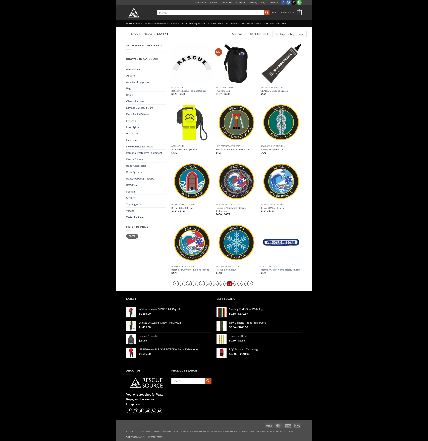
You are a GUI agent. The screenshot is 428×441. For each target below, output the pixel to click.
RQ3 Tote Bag (223, 90)
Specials (216, 23)
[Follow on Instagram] (288, 2)
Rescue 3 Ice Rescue (226, 269)
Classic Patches (135, 101)
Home (135, 34)
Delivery (253, 2)
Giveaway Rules (265, 431)
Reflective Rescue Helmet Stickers (188, 90)
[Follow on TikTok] (141, 410)
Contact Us (226, 2)
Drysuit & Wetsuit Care (139, 107)
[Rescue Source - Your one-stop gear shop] (139, 12)
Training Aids (133, 204)
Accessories (133, 68)
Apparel (130, 75)
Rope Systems (134, 172)
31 (222, 283)
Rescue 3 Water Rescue (272, 208)
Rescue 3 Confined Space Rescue (232, 149)
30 (215, 283)
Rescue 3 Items (250, 23)
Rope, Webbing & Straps (140, 178)
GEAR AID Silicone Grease (274, 90)
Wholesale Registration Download (232, 431)
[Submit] (267, 13)
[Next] (250, 284)
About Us (274, 2)
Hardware (132, 133)
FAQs (263, 2)
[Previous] (176, 284)
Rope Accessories (136, 165)
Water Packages (135, 217)
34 (243, 283)
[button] (273, 12)
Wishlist (146, 431)
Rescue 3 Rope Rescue (271, 149)
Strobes (130, 197)
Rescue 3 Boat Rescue (182, 208)
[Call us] (299, 2)
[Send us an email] (293, 2)
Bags (174, 23)
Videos (130, 210)
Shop (148, 34)
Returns (213, 2)
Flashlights (132, 127)
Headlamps (132, 139)
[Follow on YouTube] (159, 410)
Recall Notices (284, 431)
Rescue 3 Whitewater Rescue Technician (231, 209)
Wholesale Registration (195, 431)
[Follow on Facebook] (283, 2)
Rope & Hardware (156, 23)
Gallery (281, 23)
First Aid (268, 23)
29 (208, 283)
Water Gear (133, 23)
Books (129, 94)
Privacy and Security (165, 431)
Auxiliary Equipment (194, 23)
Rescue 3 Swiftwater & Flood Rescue (190, 269)
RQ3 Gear (240, 2)
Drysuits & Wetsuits (137, 114)
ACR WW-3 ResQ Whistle (184, 149)
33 (236, 283)
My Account (200, 2)
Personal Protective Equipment (144, 152)
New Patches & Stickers (139, 146)
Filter (132, 236)
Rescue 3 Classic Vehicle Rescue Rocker (280, 269)
